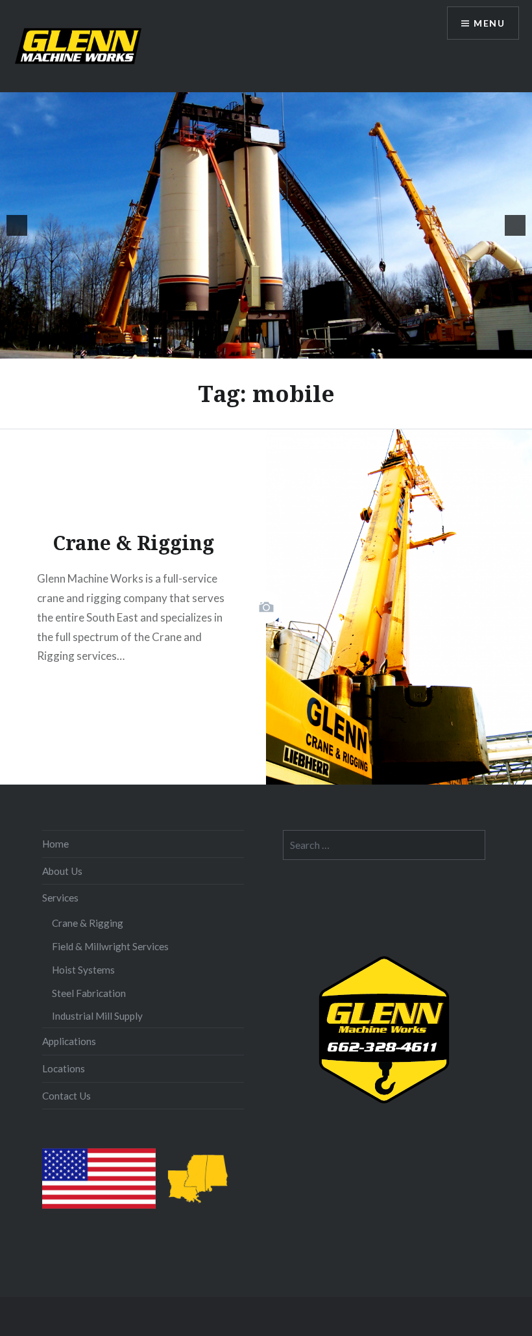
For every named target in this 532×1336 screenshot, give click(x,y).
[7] (286, 347)
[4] (245, 347)
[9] (314, 347)
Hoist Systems (83, 970)
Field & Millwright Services (110, 946)
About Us (62, 871)
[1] (205, 347)
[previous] (16, 225)
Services (60, 897)
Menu (489, 23)
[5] (259, 347)
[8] (300, 347)
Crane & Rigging (87, 923)
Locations (63, 1068)
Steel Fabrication (89, 993)
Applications (69, 1041)
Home (55, 844)
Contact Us (66, 1096)
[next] (515, 225)
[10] (327, 347)
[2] (218, 347)
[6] (273, 347)
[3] (232, 347)
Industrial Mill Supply (97, 1016)
